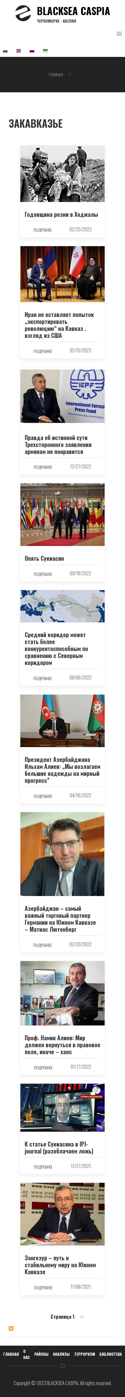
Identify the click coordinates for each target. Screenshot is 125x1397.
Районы (41, 1354)
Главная (56, 74)
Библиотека (110, 1354)
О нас (26, 1354)
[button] (119, 34)
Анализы (61, 1354)
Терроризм (84, 1354)
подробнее (42, 230)
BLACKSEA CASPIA (73, 13)
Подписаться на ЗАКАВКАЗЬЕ (11, 1328)
